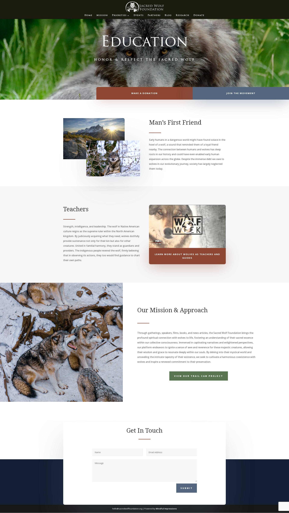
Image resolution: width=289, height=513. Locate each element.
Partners (154, 15)
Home (88, 15)
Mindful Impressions (166, 508)
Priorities (119, 15)
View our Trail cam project (198, 375)
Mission (102, 15)
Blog (168, 15)
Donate (198, 15)
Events (139, 15)
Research (182, 15)
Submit (186, 488)
